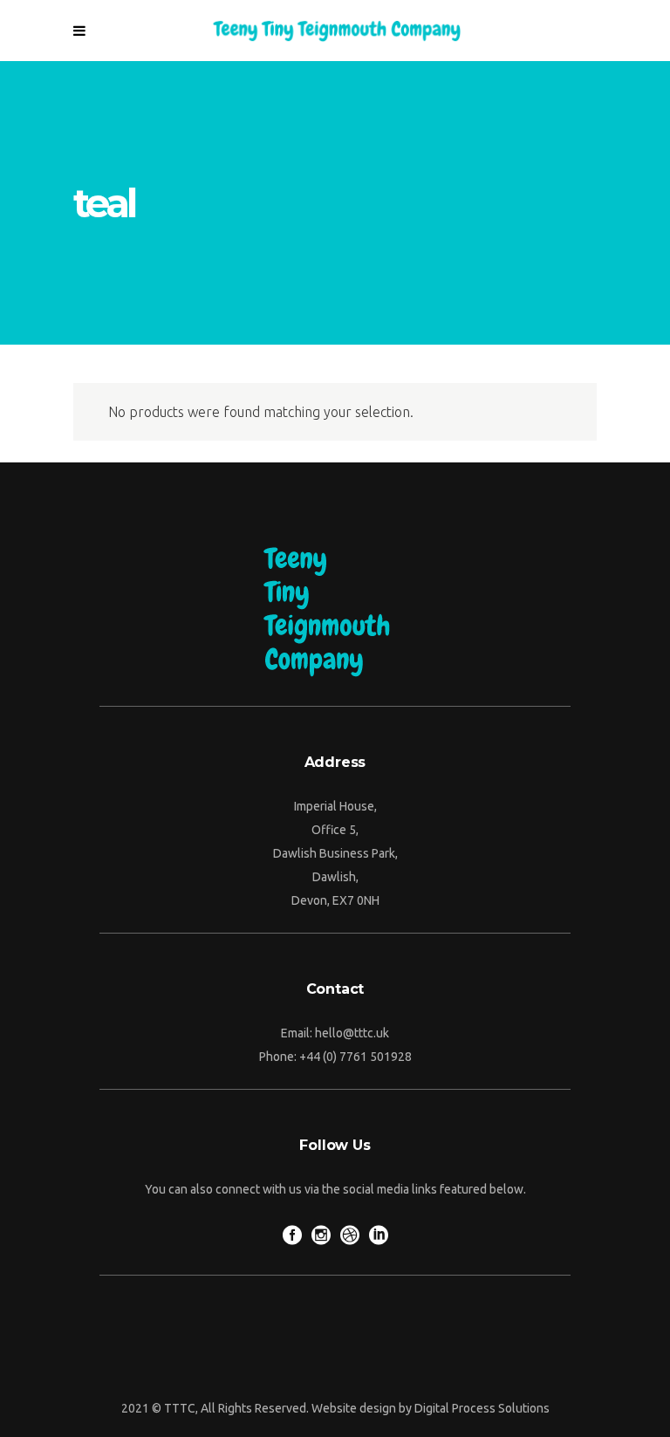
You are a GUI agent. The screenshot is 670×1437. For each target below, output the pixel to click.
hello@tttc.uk (352, 1033)
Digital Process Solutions (482, 1408)
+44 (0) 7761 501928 (355, 1057)
